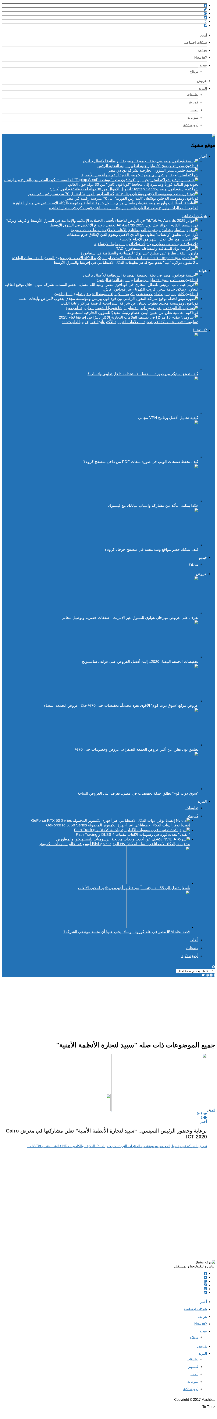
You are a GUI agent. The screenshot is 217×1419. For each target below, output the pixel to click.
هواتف (202, 50)
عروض (202, 81)
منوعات (192, 117)
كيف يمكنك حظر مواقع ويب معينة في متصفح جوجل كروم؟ (151, 549)
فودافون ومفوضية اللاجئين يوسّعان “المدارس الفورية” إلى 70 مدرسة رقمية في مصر (132, 198)
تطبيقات (192, 94)
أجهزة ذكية (190, 125)
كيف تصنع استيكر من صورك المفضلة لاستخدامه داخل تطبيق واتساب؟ (143, 374)
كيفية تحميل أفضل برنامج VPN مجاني (168, 418)
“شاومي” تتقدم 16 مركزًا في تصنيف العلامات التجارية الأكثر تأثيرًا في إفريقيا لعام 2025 (130, 322)
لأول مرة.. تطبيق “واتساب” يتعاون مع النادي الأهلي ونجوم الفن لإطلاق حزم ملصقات (132, 234)
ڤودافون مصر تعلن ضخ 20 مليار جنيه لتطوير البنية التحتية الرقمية (147, 166)
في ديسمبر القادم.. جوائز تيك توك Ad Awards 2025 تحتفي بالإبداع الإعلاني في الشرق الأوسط (124, 225)
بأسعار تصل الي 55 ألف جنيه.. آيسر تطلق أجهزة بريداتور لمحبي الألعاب (134, 888)
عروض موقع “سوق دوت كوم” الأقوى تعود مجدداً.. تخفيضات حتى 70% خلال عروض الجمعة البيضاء (121, 705)
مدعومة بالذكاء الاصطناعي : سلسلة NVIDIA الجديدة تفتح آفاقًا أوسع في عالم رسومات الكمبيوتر (114, 844)
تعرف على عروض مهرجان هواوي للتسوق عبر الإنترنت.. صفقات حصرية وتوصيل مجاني (129, 617)
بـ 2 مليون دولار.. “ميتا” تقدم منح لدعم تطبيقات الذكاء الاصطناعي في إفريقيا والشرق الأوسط (125, 262)
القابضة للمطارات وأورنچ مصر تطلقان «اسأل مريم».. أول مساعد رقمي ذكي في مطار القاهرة (123, 208)
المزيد (203, 88)
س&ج (194, 71)
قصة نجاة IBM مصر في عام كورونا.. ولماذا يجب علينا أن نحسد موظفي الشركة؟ (126, 932)
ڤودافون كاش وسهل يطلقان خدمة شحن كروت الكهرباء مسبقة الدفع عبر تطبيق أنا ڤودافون (126, 294)
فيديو (203, 65)
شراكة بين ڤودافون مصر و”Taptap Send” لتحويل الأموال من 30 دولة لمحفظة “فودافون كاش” (124, 189)
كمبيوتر (193, 102)
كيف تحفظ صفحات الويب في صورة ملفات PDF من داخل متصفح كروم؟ (140, 461)
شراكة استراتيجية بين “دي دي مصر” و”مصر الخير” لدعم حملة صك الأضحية (139, 175)
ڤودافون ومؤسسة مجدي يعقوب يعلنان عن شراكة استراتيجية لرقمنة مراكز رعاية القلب (129, 303)
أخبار (203, 35)
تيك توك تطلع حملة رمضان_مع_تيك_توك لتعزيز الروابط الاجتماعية (146, 244)
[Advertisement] (108, 1007)
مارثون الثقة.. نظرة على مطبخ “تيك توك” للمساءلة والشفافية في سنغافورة (139, 253)
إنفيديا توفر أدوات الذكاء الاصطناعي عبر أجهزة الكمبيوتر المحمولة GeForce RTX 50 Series (118, 825)
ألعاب (194, 110)
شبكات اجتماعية (195, 42)
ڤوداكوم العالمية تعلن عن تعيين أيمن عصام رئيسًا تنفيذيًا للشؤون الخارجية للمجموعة (132, 312)
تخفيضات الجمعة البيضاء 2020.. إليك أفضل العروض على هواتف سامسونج (140, 661)
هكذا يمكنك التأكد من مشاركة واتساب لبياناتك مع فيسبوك (153, 505)
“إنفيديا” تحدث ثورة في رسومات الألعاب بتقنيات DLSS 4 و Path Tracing (133, 834)
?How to (200, 57)
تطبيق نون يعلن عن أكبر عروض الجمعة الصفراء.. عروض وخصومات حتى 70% (136, 749)
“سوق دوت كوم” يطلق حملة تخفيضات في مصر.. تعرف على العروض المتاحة (137, 793)
